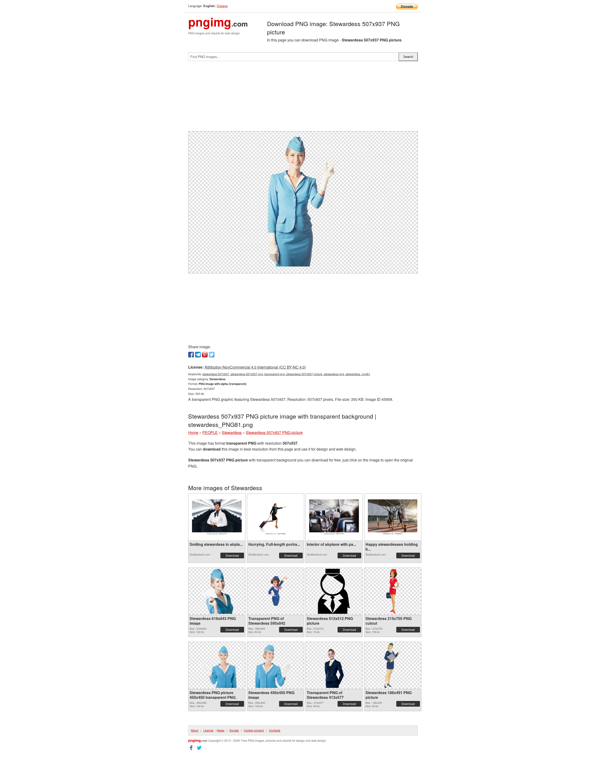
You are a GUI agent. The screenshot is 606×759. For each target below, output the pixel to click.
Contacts (274, 730)
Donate (234, 730)
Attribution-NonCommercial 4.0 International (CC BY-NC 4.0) (255, 367)
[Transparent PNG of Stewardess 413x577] (334, 665)
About (194, 730)
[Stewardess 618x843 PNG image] (217, 591)
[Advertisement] (303, 98)
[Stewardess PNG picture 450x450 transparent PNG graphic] (216, 665)
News (220, 730)
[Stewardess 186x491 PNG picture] (392, 665)
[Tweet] (211, 354)
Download (232, 555)
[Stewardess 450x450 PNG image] (275, 665)
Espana (222, 6)
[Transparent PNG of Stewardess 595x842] (275, 591)
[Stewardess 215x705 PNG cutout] (392, 591)
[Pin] (205, 354)
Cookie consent (254, 730)
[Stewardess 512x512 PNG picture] (334, 591)
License (208, 730)
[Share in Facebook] (191, 354)
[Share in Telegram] (198, 354)
